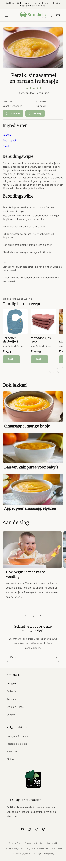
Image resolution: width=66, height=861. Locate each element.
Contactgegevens (22, 853)
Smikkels (21, 843)
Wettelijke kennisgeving (43, 853)
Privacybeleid (51, 843)
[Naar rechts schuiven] (40, 616)
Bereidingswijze (18, 156)
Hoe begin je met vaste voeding (25, 574)
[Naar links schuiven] (25, 616)
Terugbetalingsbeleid (15, 848)
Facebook (12, 752)
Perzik (6, 146)
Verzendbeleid (57, 848)
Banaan (7, 135)
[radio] (27, 88)
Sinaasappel (9, 140)
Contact (11, 715)
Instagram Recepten (17, 736)
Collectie (11, 692)
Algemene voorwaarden (37, 848)
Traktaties (12, 699)
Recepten (12, 684)
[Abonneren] (55, 658)
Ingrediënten (15, 125)
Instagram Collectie (17, 744)
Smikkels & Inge (15, 707)
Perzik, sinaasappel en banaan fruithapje (34, 78)
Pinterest (11, 759)
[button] (6, 15)
